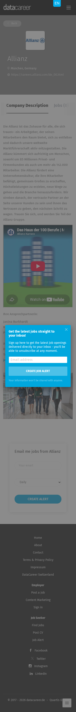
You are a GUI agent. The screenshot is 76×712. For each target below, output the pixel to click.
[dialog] (38, 356)
